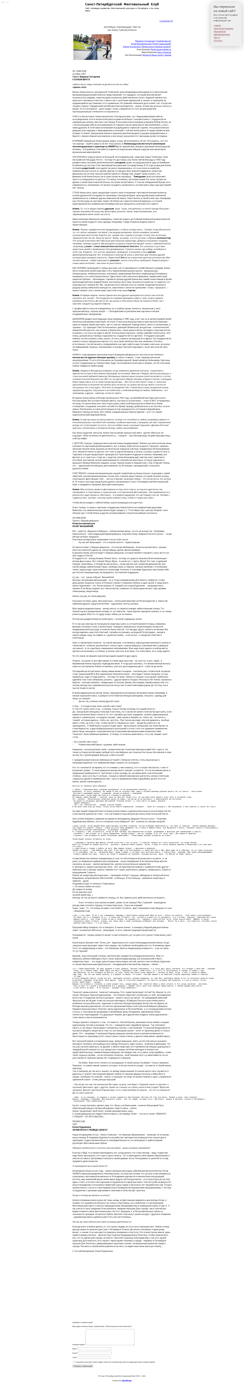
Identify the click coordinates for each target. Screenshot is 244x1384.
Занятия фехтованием (223, 28)
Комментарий (78, 1344)
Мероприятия (220, 31)
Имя (74, 1349)
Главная (217, 25)
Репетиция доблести (160, 49)
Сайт (74, 1357)
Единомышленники (222, 34)
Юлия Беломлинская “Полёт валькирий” (151, 43)
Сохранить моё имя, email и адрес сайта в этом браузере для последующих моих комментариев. (115, 1362)
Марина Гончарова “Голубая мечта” (153, 41)
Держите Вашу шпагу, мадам (156, 55)
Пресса (217, 37)
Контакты (218, 40)
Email (75, 1353)
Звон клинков (164, 52)
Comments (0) (166, 21)
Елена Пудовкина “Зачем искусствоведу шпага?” (147, 46)
